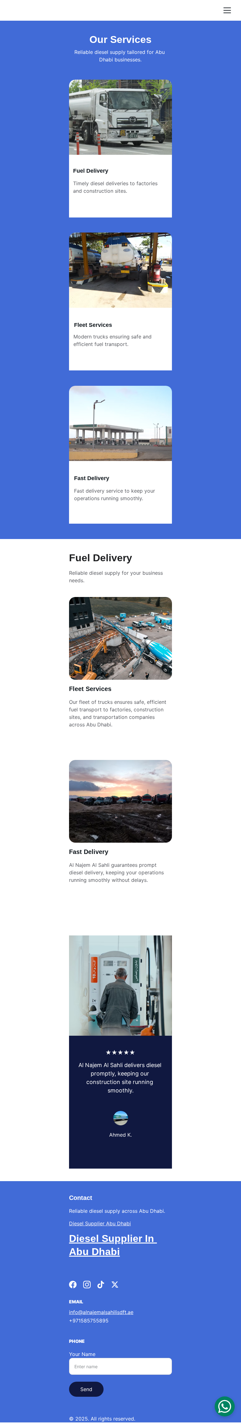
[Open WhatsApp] (225, 1406)
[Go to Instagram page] (87, 1284)
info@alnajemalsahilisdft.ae (101, 1312)
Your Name (82, 1354)
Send (86, 1389)
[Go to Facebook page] (73, 1284)
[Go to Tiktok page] (100, 1284)
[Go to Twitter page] (115, 1284)
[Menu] (227, 10)
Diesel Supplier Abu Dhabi (100, 1223)
